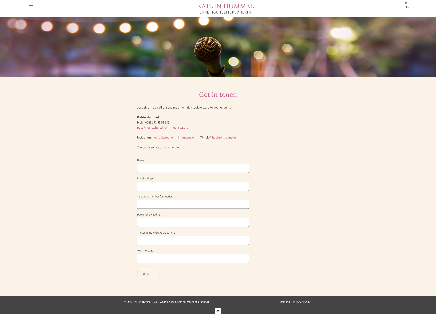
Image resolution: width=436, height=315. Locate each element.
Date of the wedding (148, 214)
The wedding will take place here (156, 232)
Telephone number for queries (155, 196)
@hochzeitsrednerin (222, 137)
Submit (146, 274)
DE (406, 2)
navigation (31, 7)
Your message (145, 250)
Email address (146, 178)
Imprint (285, 302)
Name (143, 160)
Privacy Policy (302, 302)
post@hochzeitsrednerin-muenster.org (162, 127)
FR (412, 7)
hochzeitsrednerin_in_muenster (176, 137)
